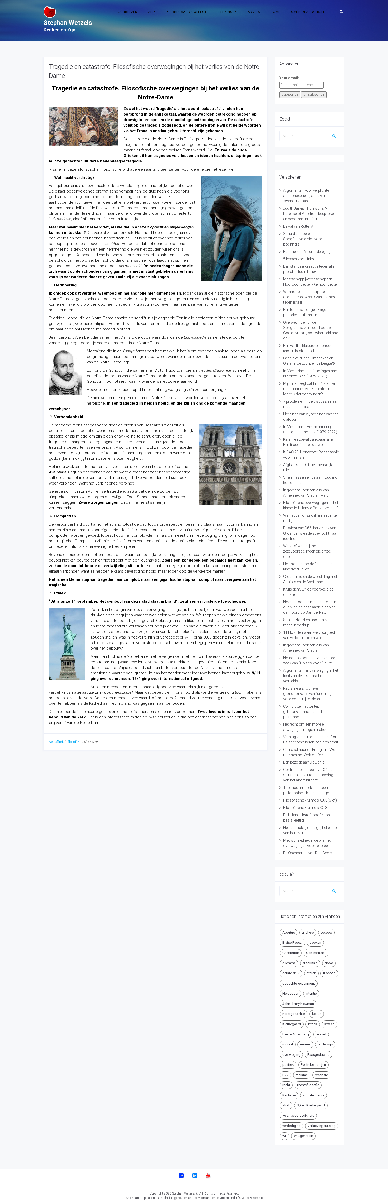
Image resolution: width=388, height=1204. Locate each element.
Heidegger (290, 993)
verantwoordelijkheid (298, 1115)
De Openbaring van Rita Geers (307, 853)
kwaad (329, 1024)
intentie (311, 993)
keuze (316, 1014)
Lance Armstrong (295, 1034)
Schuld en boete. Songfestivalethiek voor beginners (302, 239)
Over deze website (309, 12)
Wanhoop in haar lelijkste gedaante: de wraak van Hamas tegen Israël (309, 297)
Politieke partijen (313, 1065)
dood (329, 963)
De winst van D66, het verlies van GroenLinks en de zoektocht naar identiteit (310, 533)
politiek (288, 1065)
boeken (315, 942)
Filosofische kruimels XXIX (305, 807)
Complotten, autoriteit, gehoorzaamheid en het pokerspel (302, 711)
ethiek (311, 973)
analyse (308, 932)
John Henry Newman (298, 1004)
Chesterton (290, 953)
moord (321, 1034)
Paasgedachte (318, 1055)
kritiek (312, 1024)
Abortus (288, 932)
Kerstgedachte (293, 1014)
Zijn (152, 12)
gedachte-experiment (298, 983)
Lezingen (228, 12)
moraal (287, 1044)
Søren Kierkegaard (311, 1105)
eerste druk (291, 973)
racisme (302, 1075)
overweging (291, 1055)
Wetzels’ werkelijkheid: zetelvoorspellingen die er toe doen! (307, 551)
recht (286, 1085)
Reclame (289, 1095)
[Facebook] (181, 1176)
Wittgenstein (303, 1136)
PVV (285, 1075)
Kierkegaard (291, 1024)
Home (276, 12)
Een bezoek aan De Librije (303, 762)
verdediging (291, 1126)
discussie (310, 963)
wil (284, 1136)
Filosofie (72, 742)
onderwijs (325, 1044)
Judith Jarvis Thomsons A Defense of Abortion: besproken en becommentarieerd (309, 213)
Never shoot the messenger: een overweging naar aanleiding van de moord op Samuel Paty (309, 607)
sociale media (313, 1095)
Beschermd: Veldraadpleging (307, 252)
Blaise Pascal (292, 942)
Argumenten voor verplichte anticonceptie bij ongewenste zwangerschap (307, 195)
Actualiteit (56, 742)
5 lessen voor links (298, 259)
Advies (254, 12)
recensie (321, 1075)
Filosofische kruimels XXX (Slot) (310, 800)
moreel (305, 1044)
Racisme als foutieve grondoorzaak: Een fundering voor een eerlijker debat (307, 693)
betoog (326, 932)
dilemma (289, 963)
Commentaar (316, 953)
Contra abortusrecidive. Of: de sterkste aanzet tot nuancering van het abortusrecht (308, 775)
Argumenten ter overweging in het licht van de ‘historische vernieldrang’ (310, 675)
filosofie (329, 973)
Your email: (289, 78)
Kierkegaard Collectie (188, 12)
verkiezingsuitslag (321, 1126)
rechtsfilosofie (308, 1085)
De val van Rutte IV (298, 226)
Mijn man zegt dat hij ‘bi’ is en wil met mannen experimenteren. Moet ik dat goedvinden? (309, 388)
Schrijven (128, 12)
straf (286, 1105)
